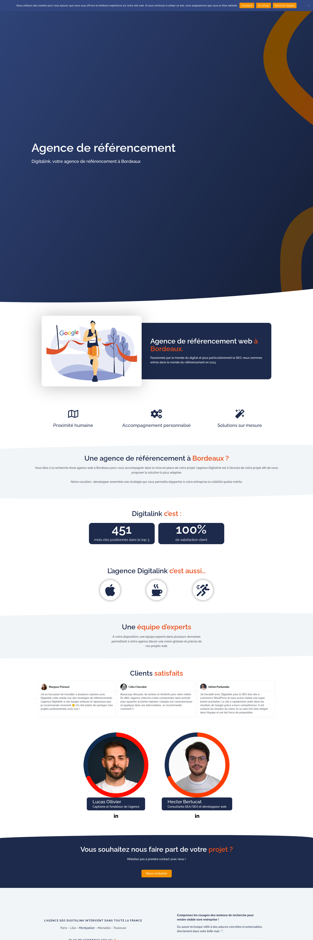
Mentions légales (285, 5)
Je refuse (263, 5)
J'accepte (247, 5)
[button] (35, 699)
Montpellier (87, 928)
